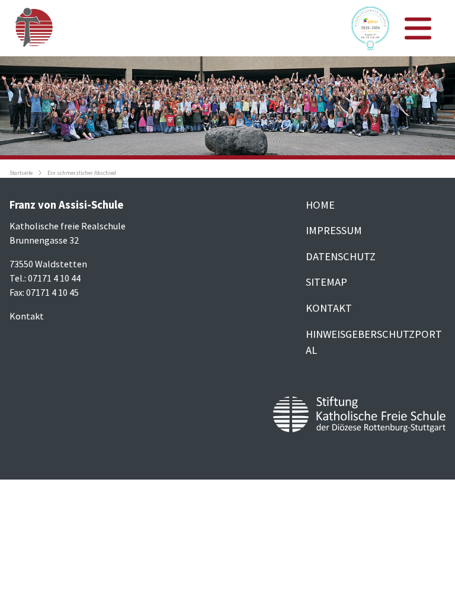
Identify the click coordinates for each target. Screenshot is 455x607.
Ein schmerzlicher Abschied (81, 173)
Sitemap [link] (326, 282)
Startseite (21, 173)
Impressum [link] (334, 230)
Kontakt (26, 316)
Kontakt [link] (329, 308)
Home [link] (320, 205)
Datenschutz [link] (341, 256)
